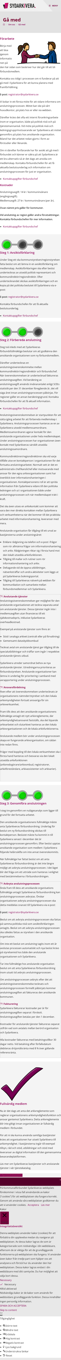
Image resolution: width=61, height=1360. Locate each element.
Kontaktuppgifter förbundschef (20, 178)
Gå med (21, 24)
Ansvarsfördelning (14, 687)
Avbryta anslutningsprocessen (22, 883)
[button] (30, 596)
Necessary (10, 1284)
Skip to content (8, 1310)
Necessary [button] (6, 1280)
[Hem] (4, 24)
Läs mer (45, 1205)
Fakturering (11, 1004)
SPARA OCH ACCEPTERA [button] (13, 1305)
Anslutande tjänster (16, 596)
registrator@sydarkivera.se (23, 94)
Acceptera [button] (33, 1205)
